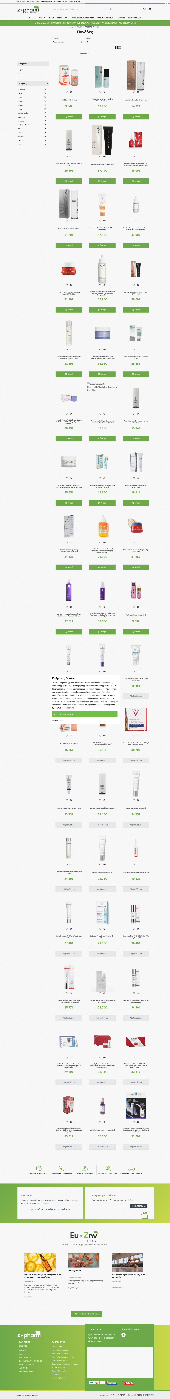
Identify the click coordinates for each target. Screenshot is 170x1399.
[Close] (166, 3)
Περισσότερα (58, 720)
